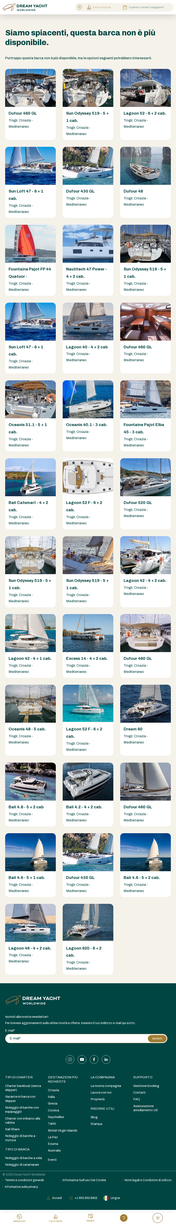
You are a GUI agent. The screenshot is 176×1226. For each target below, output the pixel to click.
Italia (51, 1097)
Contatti (139, 1092)
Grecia (52, 1103)
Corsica (53, 1110)
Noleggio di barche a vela (23, 1158)
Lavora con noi (101, 1092)
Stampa (96, 1124)
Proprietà (98, 1099)
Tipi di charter (19, 1077)
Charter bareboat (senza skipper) (23, 1088)
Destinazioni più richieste (63, 1079)
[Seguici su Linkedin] (106, 1059)
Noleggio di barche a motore (20, 1138)
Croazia (53, 1090)
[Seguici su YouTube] (82, 1059)
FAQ (136, 1099)
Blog (94, 1117)
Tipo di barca (17, 1149)
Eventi (52, 1159)
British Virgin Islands (62, 1130)
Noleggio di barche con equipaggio (22, 1109)
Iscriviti (157, 1038)
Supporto (142, 1077)
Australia (54, 1150)
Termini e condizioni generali (24, 1180)
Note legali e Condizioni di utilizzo (148, 1180)
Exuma (53, 1144)
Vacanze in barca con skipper (20, 1098)
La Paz (53, 1137)
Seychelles (56, 1117)
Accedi (57, 1198)
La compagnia (103, 1077)
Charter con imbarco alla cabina (22, 1120)
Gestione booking (146, 1086)
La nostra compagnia (106, 1086)
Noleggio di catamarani (22, 1164)
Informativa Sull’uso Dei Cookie (84, 1180)
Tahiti (52, 1123)
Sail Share (12, 1129)
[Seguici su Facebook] (94, 1059)
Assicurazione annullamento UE (145, 1108)
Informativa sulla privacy (21, 1186)
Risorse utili (102, 1108)
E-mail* (10, 1030)
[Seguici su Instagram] (70, 1059)
